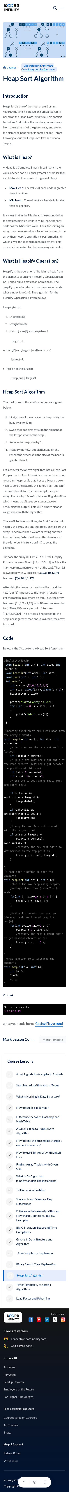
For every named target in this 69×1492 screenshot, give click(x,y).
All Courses (11, 1425)
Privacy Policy (13, 1480)
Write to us (11, 1460)
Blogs (7, 1432)
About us (9, 1367)
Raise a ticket (12, 1453)
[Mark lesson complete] (34, 1482)
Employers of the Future (19, 1389)
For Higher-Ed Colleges (18, 1396)
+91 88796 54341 (22, 1346)
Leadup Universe (14, 1382)
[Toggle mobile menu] (62, 8)
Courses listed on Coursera (20, 1417)
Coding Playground (49, 1023)
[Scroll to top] (24, 1482)
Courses (11, 67)
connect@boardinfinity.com (28, 1339)
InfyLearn (10, 1374)
